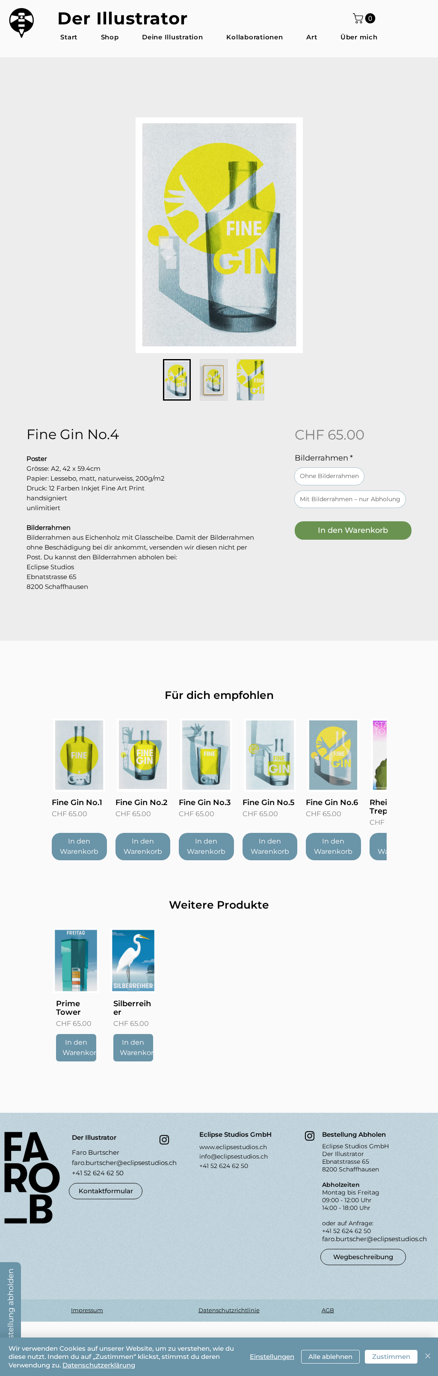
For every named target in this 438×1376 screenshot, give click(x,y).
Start (35, 88)
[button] (365, 18)
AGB (328, 1311)
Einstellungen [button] (272, 1356)
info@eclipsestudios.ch (233, 1158)
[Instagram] (164, 1141)
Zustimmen (391, 1356)
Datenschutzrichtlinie (229, 1311)
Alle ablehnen (330, 1356)
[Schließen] (428, 1357)
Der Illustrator (122, 18)
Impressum (87, 1311)
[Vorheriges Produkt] (39, 756)
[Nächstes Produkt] (399, 756)
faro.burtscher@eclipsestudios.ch (124, 1164)
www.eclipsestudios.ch (233, 1149)
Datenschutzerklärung (98, 1365)
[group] (219, 791)
